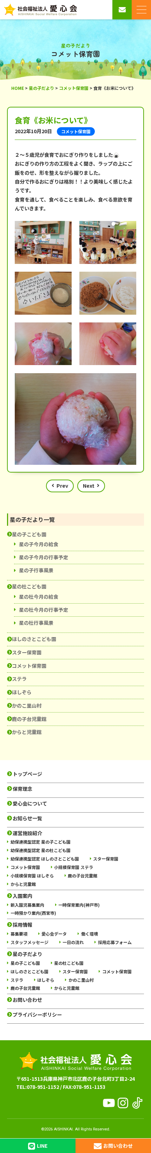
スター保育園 (26, 652)
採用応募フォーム (115, 942)
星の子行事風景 (36, 570)
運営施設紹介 (27, 833)
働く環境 (89, 934)
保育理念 (22, 788)
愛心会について (30, 803)
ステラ (19, 678)
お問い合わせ (27, 1000)
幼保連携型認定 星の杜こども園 (41, 850)
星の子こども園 (29, 534)
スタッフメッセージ (29, 942)
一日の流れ (73, 942)
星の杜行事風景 (36, 622)
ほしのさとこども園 (34, 638)
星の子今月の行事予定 (43, 557)
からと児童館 (26, 731)
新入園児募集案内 (27, 905)
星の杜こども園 (29, 586)
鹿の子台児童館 (29, 718)
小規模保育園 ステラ (73, 867)
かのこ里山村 (26, 705)
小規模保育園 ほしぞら (32, 875)
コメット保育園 (29, 665)
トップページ (27, 774)
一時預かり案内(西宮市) (33, 913)
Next (88, 485)
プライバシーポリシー (37, 1014)
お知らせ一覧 (27, 818)
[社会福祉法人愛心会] (40, 10)
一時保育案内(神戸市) (79, 905)
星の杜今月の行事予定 (43, 609)
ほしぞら (22, 692)
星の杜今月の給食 (38, 596)
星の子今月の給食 (38, 544)
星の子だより (27, 954)
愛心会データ (54, 934)
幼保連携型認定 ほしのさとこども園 (45, 859)
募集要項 (19, 934)
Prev (62, 485)
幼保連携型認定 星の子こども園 (41, 842)
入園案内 (22, 896)
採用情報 (22, 924)
